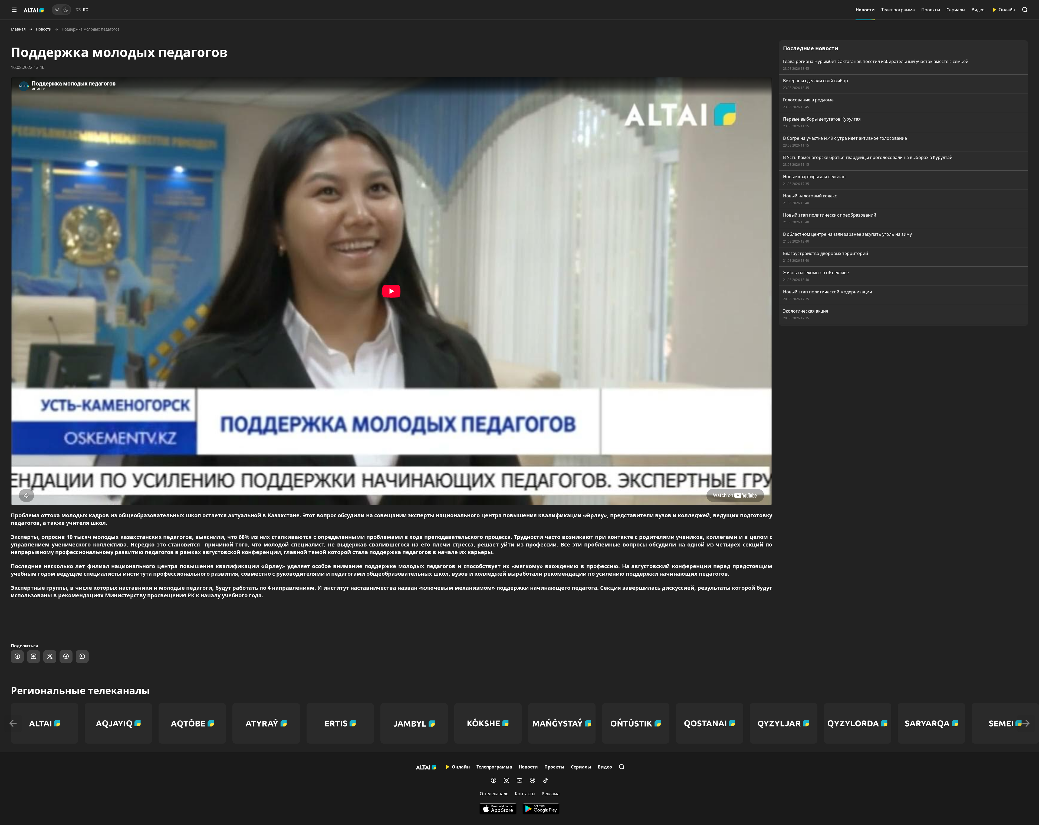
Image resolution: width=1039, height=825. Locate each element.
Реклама (551, 794)
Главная (18, 29)
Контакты (525, 794)
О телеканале (494, 794)
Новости (865, 10)
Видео (978, 10)
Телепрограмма (898, 10)
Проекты (930, 10)
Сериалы (955, 10)
